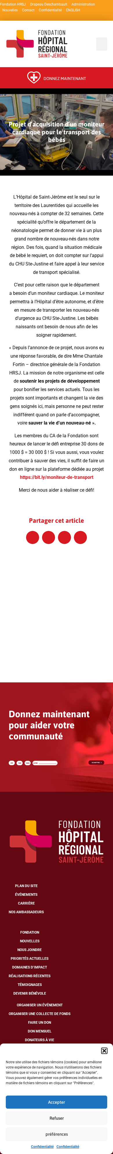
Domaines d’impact (29, 967)
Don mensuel (40, 1031)
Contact (28, 10)
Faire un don (39, 1023)
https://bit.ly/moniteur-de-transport (56, 477)
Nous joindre (29, 950)
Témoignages (30, 985)
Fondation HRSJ (13, 4)
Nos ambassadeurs (26, 912)
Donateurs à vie (39, 1040)
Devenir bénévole (29, 993)
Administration (83, 4)
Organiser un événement (40, 1005)
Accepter (56, 1102)
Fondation (29, 932)
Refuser (57, 1118)
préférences (56, 1134)
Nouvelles (10, 10)
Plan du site (26, 886)
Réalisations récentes (29, 976)
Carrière (26, 903)
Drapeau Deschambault (48, 4)
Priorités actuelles (29, 959)
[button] (104, 1051)
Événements (26, 895)
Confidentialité (42, 1147)
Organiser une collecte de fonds (39, 1014)
